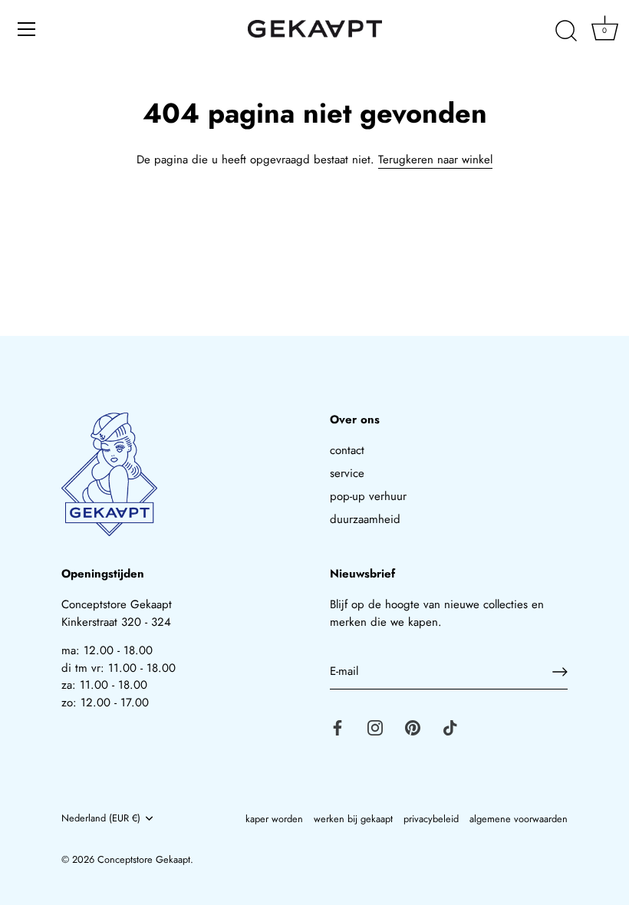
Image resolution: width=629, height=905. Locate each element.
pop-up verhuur (368, 496)
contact (347, 450)
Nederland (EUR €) (100, 818)
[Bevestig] (560, 672)
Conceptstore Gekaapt (143, 859)
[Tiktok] (450, 727)
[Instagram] (375, 727)
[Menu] (27, 29)
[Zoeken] (566, 31)
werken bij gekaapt (353, 818)
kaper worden (274, 818)
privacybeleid (431, 818)
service (347, 473)
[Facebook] (337, 727)
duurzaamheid (365, 519)
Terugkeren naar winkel (435, 159)
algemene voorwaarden (518, 818)
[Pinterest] (412, 727)
